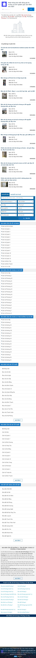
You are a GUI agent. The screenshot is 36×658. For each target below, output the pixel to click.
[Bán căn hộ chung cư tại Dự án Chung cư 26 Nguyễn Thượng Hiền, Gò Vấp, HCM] (4, 111)
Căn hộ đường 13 (6, 335)
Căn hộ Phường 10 (7, 278)
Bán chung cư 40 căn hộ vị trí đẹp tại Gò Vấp (13, 78)
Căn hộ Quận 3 (6, 234)
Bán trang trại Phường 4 (6, 612)
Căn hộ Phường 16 (7, 294)
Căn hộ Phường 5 (7, 305)
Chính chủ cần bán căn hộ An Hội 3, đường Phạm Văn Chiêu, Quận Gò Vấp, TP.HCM (16, 179)
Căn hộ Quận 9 (6, 250)
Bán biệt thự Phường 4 (23, 599)
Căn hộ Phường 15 (7, 291)
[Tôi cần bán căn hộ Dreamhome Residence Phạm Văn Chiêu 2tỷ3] (4, 54)
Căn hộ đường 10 (6, 325)
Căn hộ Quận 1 (6, 229)
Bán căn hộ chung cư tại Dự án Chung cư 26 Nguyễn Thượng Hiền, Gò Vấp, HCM (16, 105)
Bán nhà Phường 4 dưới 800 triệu (8, 594)
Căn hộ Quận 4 (6, 237)
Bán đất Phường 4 (22, 602)
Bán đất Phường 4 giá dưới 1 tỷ (8, 609)
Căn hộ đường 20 (6, 357)
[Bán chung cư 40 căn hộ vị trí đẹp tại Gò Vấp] (4, 83)
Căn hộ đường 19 (6, 352)
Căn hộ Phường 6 (7, 308)
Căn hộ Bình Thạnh (7, 264)
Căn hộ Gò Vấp (6, 266)
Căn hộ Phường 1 (7, 275)
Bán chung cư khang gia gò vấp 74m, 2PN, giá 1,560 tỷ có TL (18, 134)
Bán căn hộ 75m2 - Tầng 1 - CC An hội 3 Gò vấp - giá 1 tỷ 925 (18, 91)
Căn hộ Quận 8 (6, 247)
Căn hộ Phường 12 (7, 283)
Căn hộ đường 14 (6, 338)
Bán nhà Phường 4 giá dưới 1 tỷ (25, 594)
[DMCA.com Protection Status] (18, 657)
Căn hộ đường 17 (6, 346)
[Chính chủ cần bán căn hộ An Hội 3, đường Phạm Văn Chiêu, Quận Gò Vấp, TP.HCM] (4, 185)
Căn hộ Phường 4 (7, 302)
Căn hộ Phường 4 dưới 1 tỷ (7, 589)
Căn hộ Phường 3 (7, 299)
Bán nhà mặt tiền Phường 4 (7, 599)
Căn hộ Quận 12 (6, 258)
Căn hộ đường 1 (6, 322)
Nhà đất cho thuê (16, 194)
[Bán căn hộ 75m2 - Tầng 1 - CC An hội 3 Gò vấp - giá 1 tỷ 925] (4, 96)
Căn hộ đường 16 (6, 343)
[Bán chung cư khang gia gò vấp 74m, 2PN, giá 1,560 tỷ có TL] (4, 139)
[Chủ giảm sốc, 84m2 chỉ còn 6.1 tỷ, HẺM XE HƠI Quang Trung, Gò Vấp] (4, 69)
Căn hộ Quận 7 (6, 245)
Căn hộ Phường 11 (7, 281)
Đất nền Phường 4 (22, 609)
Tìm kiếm (27, 218)
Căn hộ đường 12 (6, 333)
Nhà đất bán (5, 194)
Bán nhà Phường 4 (22, 591)
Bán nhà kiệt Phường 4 (23, 597)
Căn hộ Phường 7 (7, 310)
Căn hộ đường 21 (6, 360)
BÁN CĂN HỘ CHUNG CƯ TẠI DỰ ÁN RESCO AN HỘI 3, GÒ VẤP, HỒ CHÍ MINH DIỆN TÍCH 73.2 (17, 164)
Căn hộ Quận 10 (6, 253)
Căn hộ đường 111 (7, 330)
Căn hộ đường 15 (6, 341)
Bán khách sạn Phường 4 (6, 602)
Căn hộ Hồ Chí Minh (7, 226)
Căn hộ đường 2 (6, 354)
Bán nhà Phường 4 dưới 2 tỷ (7, 597)
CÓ (31, 9)
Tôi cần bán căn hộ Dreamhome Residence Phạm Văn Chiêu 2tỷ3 (17, 48)
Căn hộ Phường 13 (7, 286)
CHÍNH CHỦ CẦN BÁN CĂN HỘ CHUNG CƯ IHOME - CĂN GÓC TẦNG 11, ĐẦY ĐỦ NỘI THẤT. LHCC (17, 148)
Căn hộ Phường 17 (7, 297)
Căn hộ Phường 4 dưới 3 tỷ (7, 591)
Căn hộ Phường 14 (7, 289)
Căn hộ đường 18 (6, 349)
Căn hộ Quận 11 (6, 255)
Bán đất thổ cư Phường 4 (6, 605)
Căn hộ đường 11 (6, 327)
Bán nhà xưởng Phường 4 (23, 612)
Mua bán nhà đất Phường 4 (7, 586)
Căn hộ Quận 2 (6, 231)
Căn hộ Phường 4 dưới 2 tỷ (24, 589)
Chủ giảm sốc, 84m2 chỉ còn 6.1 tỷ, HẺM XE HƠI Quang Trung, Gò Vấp (16, 63)
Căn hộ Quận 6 (6, 242)
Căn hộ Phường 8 (7, 313)
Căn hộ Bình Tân (6, 261)
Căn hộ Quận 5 (6, 239)
